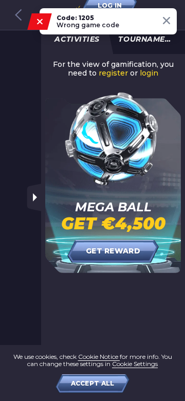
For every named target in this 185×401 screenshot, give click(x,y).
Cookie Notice (99, 356)
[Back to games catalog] (18, 15)
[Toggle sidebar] (34, 197)
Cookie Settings (135, 364)
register (113, 73)
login (149, 73)
